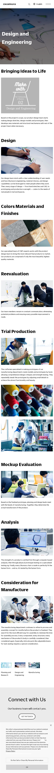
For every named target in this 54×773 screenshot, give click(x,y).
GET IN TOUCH (27, 716)
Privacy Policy (10, 751)
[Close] (51, 725)
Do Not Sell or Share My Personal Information (27, 760)
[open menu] (48, 4)
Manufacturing (34, 672)
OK (27, 767)
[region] (27, 747)
